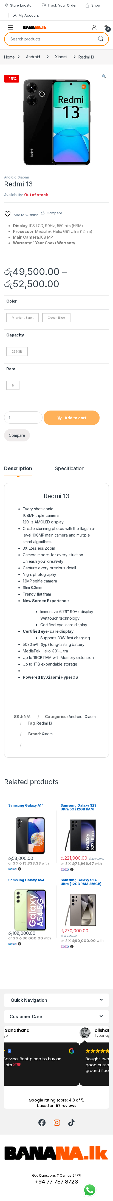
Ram (10, 369)
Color (11, 301)
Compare (54, 213)
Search (100, 39)
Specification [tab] (69, 468)
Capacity (15, 335)
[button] (104, 76)
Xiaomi (61, 56)
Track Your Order (62, 5)
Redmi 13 (44, 723)
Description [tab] (18, 468)
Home (9, 56)
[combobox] (49, 39)
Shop (95, 5)
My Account (29, 15)
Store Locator (21, 5)
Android (33, 56)
